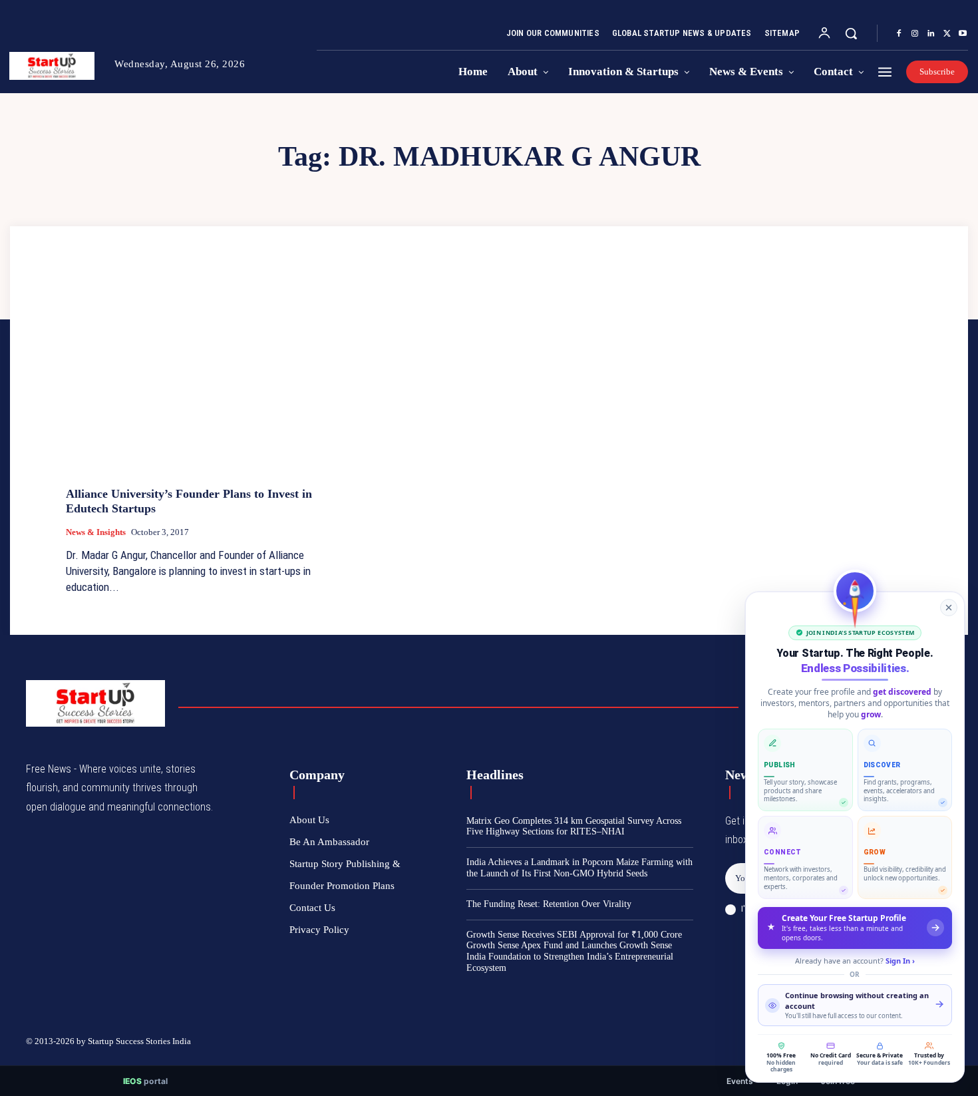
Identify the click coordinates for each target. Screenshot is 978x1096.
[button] (851, 33)
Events (740, 1081)
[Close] (948, 607)
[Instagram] (915, 34)
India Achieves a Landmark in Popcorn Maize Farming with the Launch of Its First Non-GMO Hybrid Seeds (579, 867)
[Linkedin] (931, 34)
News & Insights (96, 532)
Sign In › (900, 961)
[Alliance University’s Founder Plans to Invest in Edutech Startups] (200, 376)
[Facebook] (899, 34)
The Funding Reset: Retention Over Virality (548, 904)
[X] (947, 34)
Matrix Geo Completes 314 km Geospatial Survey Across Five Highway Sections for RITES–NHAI (573, 826)
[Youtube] (963, 34)
